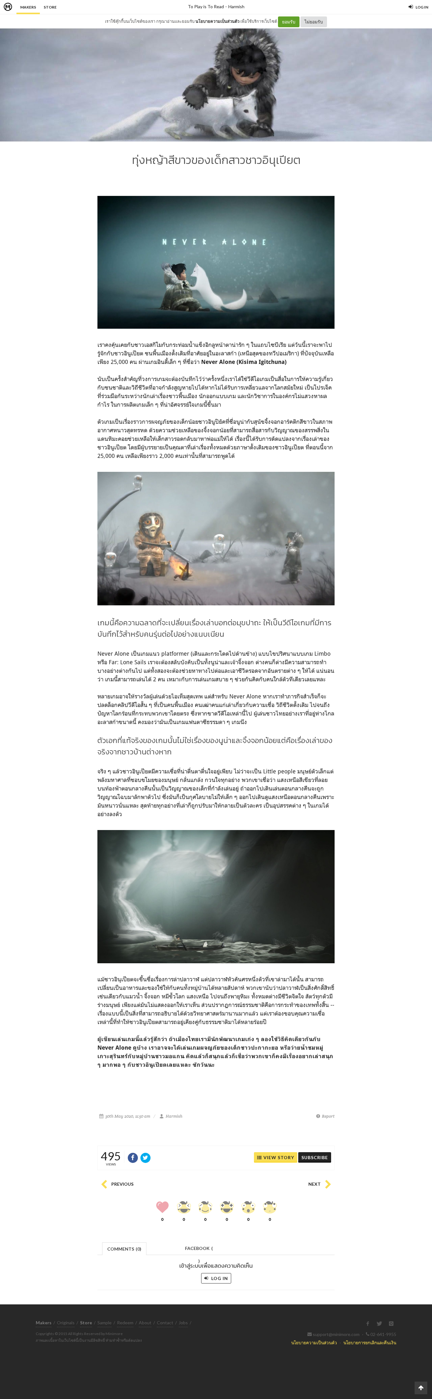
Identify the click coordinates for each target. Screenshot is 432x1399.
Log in (219, 1278)
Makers (28, 7)
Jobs (183, 1322)
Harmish (236, 6)
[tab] (124, 1248)
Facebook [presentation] (199, 1250)
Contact (165, 1322)
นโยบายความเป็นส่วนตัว (217, 21)
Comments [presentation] (124, 1249)
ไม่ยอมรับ (314, 21)
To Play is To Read (206, 6)
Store (50, 7)
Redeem (125, 1322)
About (145, 1322)
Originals (66, 1322)
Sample (104, 1322)
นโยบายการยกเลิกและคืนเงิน (369, 1342)
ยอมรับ (288, 21)
